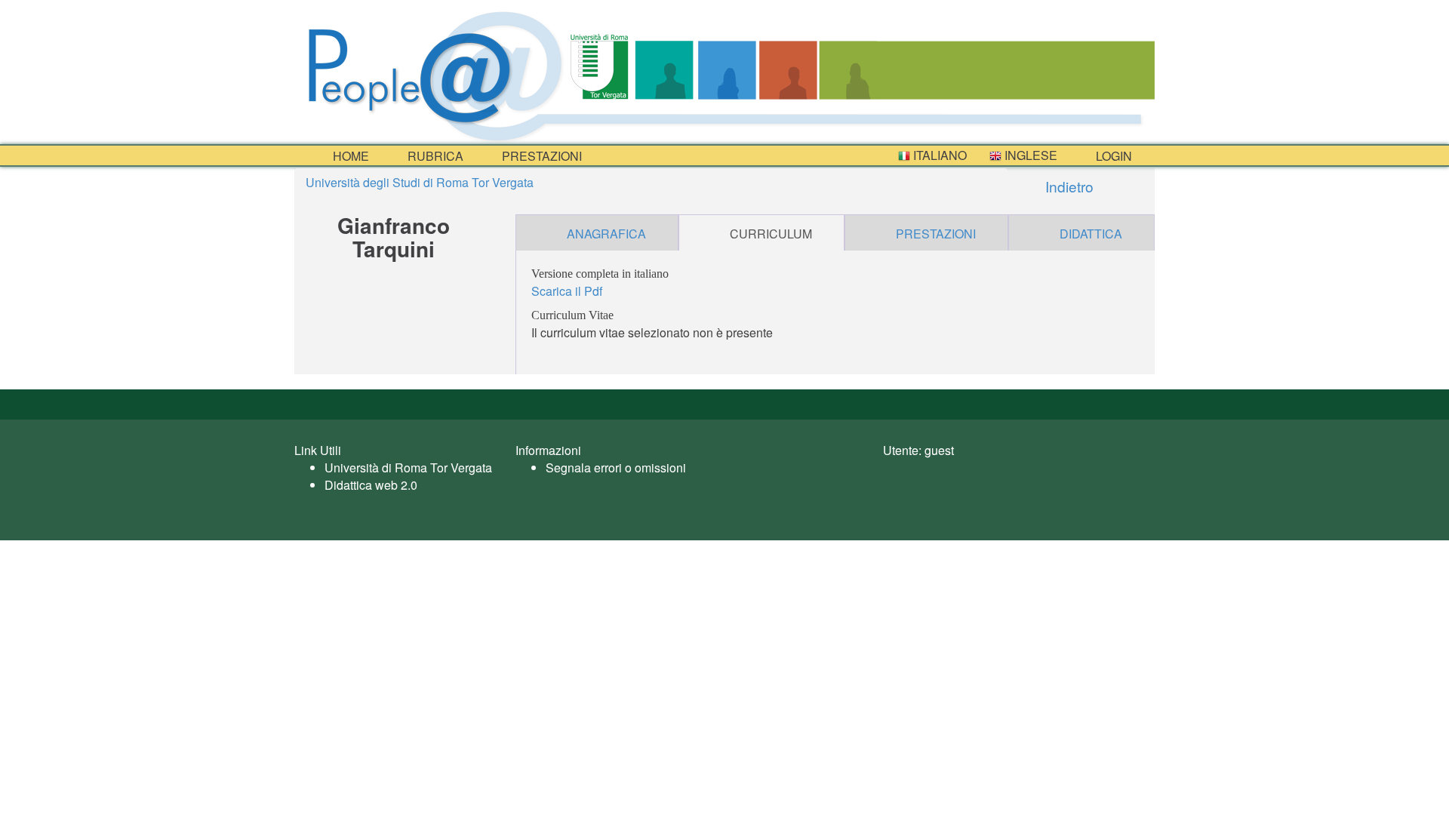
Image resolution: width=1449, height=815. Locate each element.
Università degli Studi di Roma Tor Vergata (420, 182)
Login (1112, 156)
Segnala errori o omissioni (616, 467)
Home (349, 156)
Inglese (1029, 155)
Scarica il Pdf (566, 291)
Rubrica (434, 156)
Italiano (938, 155)
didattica (1091, 233)
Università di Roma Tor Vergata (408, 467)
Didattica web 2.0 (371, 485)
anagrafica (606, 233)
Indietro (1067, 186)
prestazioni (540, 156)
